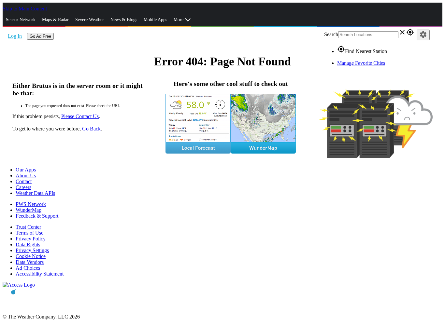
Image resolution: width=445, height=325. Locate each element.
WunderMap (28, 210)
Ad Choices (28, 268)
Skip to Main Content (25, 8)
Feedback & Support (37, 216)
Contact (24, 181)
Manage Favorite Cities (361, 63)
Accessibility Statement (40, 274)
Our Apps (26, 169)
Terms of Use (29, 233)
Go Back (91, 128)
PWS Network (31, 204)
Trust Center (28, 227)
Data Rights (28, 244)
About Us (26, 175)
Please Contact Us (80, 116)
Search (331, 34)
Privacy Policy (31, 238)
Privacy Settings (32, 250)
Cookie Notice (31, 256)
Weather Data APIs (35, 193)
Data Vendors (30, 262)
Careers (23, 187)
